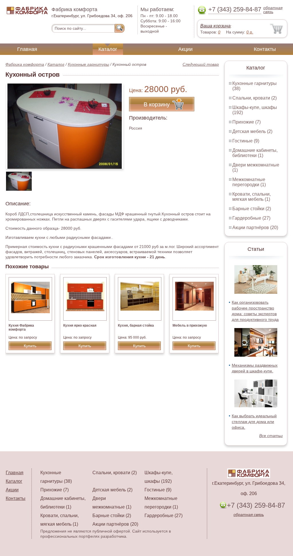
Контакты (265, 49)
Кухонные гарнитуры (88, 64)
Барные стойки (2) (251, 208)
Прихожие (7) (246, 122)
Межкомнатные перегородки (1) (249, 182)
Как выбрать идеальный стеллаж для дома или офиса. (254, 422)
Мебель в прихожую (190, 325)
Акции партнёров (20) (255, 227)
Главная (27, 49)
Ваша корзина (215, 25)
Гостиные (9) (245, 140)
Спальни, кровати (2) (254, 98)
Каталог (107, 49)
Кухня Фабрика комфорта (21, 327)
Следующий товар (201, 64)
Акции (185, 49)
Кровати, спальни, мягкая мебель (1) (251, 197)
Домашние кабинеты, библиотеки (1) (255, 153)
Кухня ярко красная (79, 325)
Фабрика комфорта (24, 64)
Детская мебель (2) (252, 131)
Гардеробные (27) (251, 218)
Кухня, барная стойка (136, 325)
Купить (30, 345)
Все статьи (271, 435)
